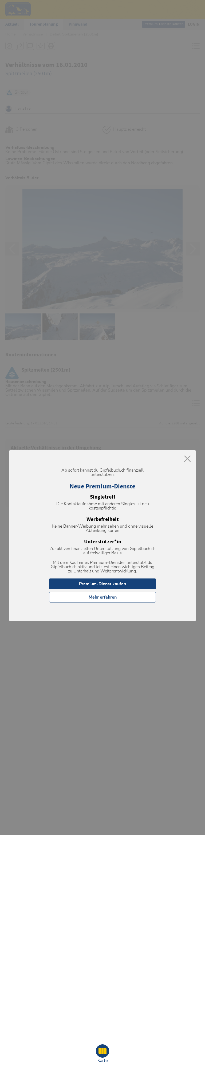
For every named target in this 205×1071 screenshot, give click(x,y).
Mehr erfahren (103, 597)
